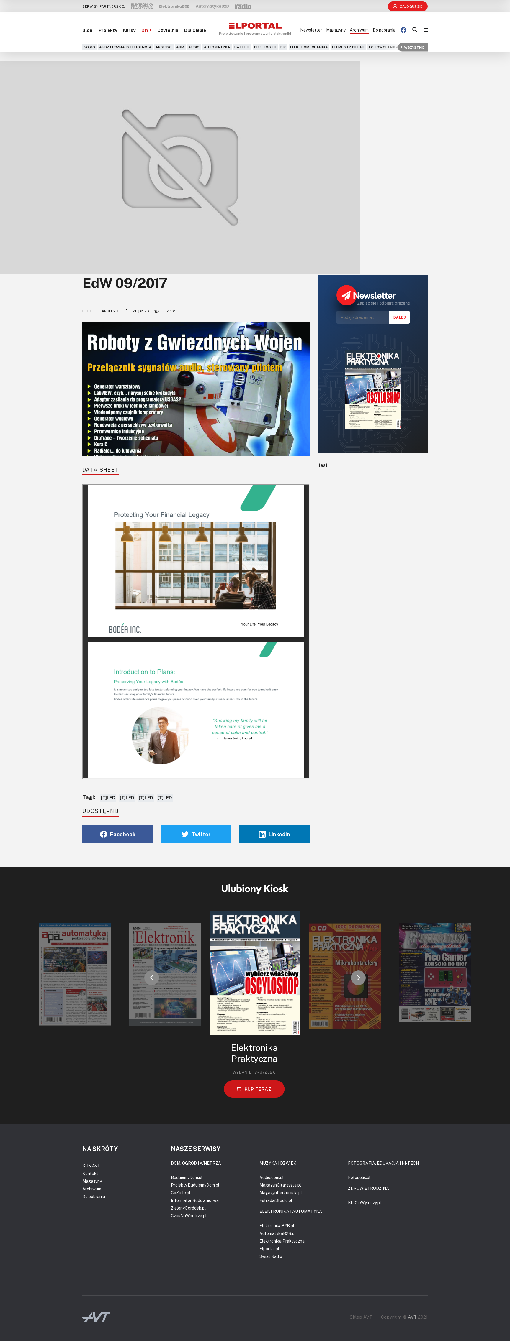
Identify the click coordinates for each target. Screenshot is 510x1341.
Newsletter (311, 29)
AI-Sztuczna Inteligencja (125, 47)
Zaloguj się (411, 6)
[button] (151, 977)
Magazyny (336, 29)
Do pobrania (384, 29)
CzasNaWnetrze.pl (189, 1215)
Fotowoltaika (383, 47)
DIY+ (146, 30)
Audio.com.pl (271, 1177)
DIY (283, 47)
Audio (194, 47)
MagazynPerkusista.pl (280, 1192)
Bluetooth (265, 47)
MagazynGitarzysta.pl (280, 1184)
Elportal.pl (269, 1248)
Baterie (242, 47)
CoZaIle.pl (180, 1192)
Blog (87, 30)
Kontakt (90, 1173)
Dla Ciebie (195, 30)
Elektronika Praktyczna (282, 1240)
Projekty (108, 30)
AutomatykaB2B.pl (277, 1233)
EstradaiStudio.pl (275, 1200)
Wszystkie (414, 47)
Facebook (122, 834)
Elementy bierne (348, 47)
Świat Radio (270, 1256)
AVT (412, 1316)
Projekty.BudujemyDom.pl (195, 1184)
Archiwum (359, 29)
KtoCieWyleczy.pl (364, 1202)
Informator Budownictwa (195, 1200)
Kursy (129, 30)
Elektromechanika (309, 47)
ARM (180, 47)
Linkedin (279, 834)
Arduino (164, 47)
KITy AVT (91, 1165)
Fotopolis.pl (359, 1177)
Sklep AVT (361, 1317)
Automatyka (217, 47)
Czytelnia (167, 30)
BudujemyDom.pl (186, 1177)
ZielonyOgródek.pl (188, 1207)
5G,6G (89, 47)
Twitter (201, 834)
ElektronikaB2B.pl (276, 1225)
